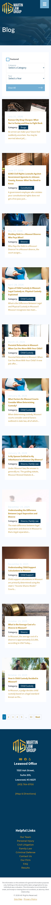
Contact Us (25, 856)
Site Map (18, 899)
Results (25, 867)
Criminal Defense (25, 852)
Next (37, 717)
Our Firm (26, 860)
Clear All (12, 87)
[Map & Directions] (25, 793)
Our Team (25, 837)
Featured (14, 59)
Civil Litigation (25, 844)
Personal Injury (25, 841)
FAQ (25, 864)
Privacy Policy (30, 899)
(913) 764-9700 (25, 784)
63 (31, 717)
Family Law (25, 848)
